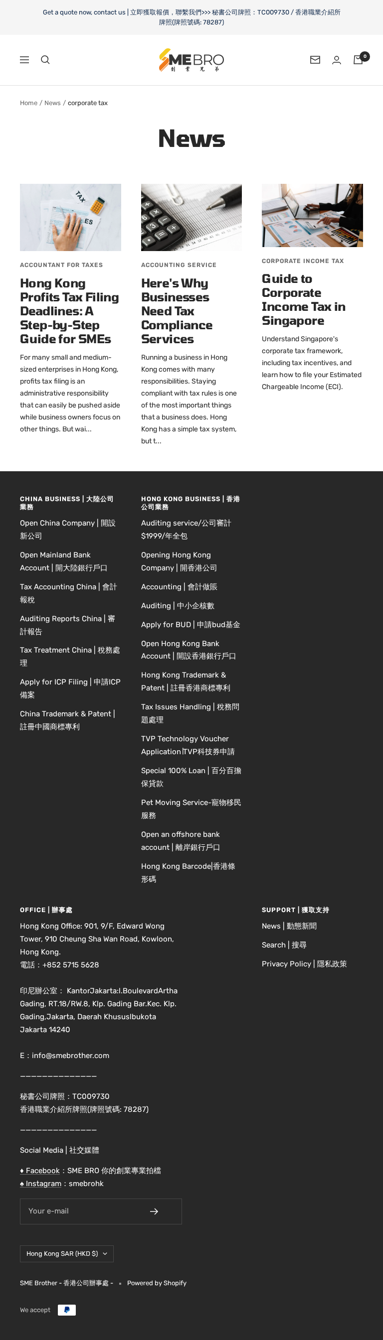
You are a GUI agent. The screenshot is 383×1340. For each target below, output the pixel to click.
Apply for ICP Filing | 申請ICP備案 (70, 688)
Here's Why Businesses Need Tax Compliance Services (177, 310)
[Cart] (358, 59)
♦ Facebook (40, 1170)
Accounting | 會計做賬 (179, 586)
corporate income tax (303, 261)
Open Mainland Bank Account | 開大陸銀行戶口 (64, 561)
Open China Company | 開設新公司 (68, 529)
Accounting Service (179, 265)
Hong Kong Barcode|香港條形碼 (188, 873)
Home (28, 103)
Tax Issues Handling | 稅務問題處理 (190, 713)
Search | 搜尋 (284, 944)
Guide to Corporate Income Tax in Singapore (303, 299)
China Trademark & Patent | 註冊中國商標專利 (67, 720)
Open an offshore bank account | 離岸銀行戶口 (180, 841)
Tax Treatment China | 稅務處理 (70, 657)
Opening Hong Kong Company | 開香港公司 (179, 561)
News (52, 103)
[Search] (45, 59)
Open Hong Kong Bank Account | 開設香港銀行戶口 (188, 650)
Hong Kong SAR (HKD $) (62, 1253)
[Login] (336, 60)
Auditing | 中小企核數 (177, 605)
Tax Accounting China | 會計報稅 (68, 593)
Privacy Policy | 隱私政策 (304, 963)
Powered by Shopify (157, 1283)
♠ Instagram (40, 1183)
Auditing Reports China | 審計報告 (67, 625)
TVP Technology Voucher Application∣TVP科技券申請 (188, 745)
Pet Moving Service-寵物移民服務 (191, 809)
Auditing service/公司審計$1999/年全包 (186, 529)
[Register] (161, 1211)
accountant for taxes (61, 265)
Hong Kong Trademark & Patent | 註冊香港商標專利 (185, 681)
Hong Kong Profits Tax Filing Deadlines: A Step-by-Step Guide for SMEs (69, 310)
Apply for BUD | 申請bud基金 (190, 624)
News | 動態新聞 (289, 926)
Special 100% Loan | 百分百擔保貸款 (191, 777)
